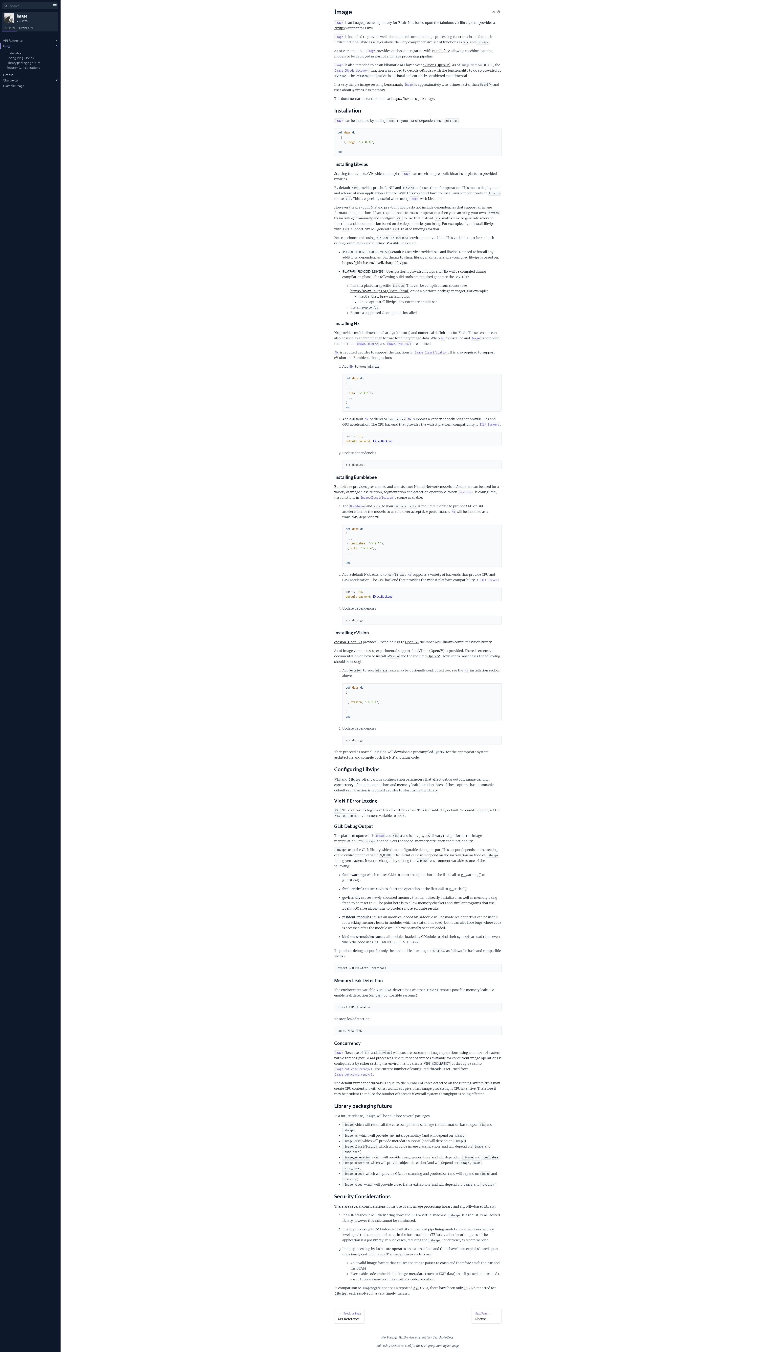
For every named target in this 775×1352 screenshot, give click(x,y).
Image (7, 46)
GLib (365, 850)
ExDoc (395, 1346)
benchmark (393, 84)
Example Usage (13, 86)
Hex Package (389, 1337)
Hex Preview (407, 1337)
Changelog (10, 80)
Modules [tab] (26, 28)
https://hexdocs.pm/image (412, 99)
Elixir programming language (440, 1346)
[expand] (57, 41)
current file (423, 1337)
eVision (340, 358)
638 (416, 1288)
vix (457, 23)
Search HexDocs (443, 1337)
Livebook (435, 199)
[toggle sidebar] (54, 6)
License (8, 75)
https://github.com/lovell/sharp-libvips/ (374, 263)
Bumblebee (441, 51)
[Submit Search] (5, 6)
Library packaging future (23, 63)
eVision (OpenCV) (436, 65)
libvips (339, 28)
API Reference (13, 41)
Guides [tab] (9, 28)
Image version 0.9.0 (358, 651)
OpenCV (411, 642)
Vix (371, 174)
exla (393, 670)
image (22, 16)
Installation (15, 53)
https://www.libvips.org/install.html (379, 291)
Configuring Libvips (20, 58)
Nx (336, 333)
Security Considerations (23, 68)
